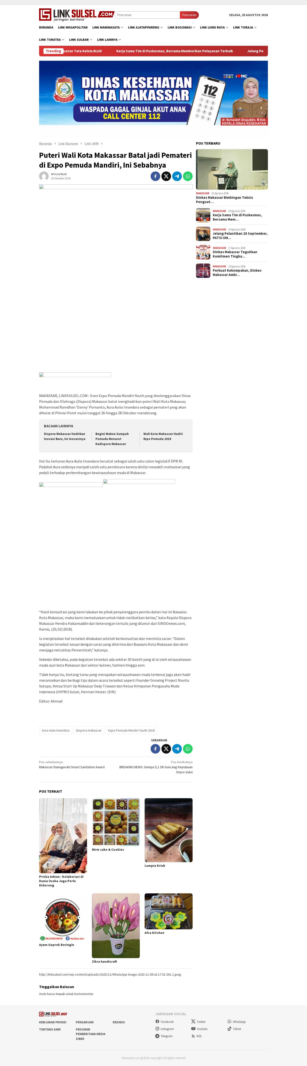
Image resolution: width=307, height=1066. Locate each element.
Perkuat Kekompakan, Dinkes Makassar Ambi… (237, 272)
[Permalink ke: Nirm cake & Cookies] (116, 822)
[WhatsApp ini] (188, 176)
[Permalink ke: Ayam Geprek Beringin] (63, 917)
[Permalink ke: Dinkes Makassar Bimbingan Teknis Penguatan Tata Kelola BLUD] (232, 169)
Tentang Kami (50, 1029)
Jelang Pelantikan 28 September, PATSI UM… (240, 235)
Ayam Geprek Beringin (56, 945)
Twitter (201, 1022)
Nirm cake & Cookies (108, 849)
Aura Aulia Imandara (56, 730)
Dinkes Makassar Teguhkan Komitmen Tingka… (235, 254)
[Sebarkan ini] (155, 176)
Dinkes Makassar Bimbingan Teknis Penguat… (224, 199)
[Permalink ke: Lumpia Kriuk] (169, 830)
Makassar (202, 193)
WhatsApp (239, 1022)
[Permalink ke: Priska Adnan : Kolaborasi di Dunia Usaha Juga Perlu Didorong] (63, 835)
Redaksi (119, 1022)
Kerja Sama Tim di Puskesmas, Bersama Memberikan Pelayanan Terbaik (146, 51)
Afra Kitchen (154, 933)
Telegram (167, 1036)
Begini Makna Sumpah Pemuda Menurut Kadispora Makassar (112, 439)
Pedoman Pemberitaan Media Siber (90, 1034)
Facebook (167, 1022)
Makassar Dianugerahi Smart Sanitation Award (72, 764)
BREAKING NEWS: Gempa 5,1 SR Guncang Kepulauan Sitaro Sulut (156, 767)
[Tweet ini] (166, 176)
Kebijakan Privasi (52, 1022)
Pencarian (189, 15)
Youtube (202, 1029)
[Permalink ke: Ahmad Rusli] (44, 176)
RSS (199, 1036)
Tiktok (237, 1029)
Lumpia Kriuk (155, 865)
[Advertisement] (116, 336)
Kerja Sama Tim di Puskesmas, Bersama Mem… (237, 217)
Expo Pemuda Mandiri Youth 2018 (131, 730)
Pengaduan (85, 1022)
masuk (60, 994)
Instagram (167, 1029)
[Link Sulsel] (77, 14)
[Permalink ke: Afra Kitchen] (169, 911)
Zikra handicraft (104, 961)
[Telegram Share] (177, 176)
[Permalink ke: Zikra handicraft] (116, 925)
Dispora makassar (89, 730)
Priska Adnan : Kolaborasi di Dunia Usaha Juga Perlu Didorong (61, 880)
